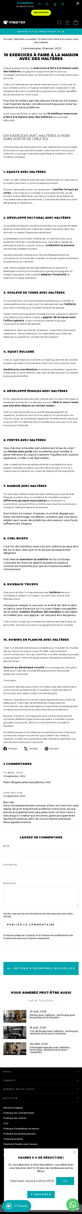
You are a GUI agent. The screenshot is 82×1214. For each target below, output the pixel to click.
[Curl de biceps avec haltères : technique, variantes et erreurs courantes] (14, 1032)
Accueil (8, 39)
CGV (5, 1123)
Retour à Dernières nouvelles (44, 968)
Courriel (10, 865)
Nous (7, 1072)
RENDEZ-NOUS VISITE (19, 1089)
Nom (6, 846)
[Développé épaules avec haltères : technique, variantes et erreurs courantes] (14, 1048)
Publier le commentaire (31, 924)
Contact (9, 1080)
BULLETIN (10, 1098)
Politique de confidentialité (54, 935)
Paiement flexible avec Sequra (20, 1144)
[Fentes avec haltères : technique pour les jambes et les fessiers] (14, 1016)
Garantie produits (13, 1139)
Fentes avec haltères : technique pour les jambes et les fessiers (52, 1016)
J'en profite (41, 12)
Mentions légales (13, 1107)
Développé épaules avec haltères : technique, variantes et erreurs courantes (50, 1050)
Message (9, 883)
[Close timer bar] (77, 3)
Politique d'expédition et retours (21, 1128)
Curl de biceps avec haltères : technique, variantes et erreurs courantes (54, 1032)
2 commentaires (31, 48)
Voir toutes (41, 1000)
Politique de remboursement (19, 1133)
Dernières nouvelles (25, 39)
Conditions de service (13, 938)
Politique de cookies (14, 1118)
